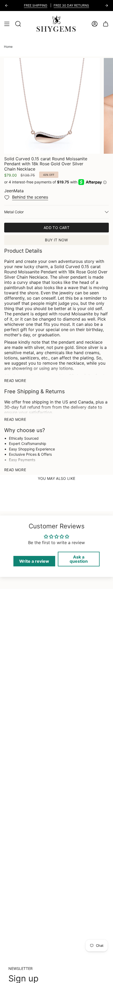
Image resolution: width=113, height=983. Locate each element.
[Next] (106, 5)
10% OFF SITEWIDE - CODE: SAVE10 (72, 5)
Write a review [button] (34, 561)
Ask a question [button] (79, 559)
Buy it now (56, 240)
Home (8, 47)
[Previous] (6, 5)
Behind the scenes (30, 197)
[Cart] (105, 24)
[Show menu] (7, 24)
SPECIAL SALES (26, 5)
